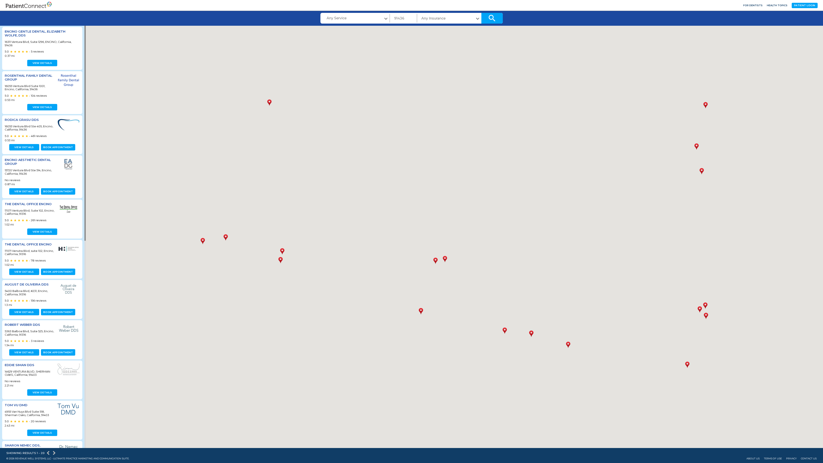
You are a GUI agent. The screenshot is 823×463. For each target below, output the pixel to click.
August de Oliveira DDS (27, 284)
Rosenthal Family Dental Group (28, 77)
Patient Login (804, 5)
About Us (753, 458)
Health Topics (777, 5)
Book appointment (58, 147)
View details (42, 63)
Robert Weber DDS (22, 325)
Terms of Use (773, 458)
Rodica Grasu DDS (22, 120)
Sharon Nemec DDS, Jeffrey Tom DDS (22, 447)
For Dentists (753, 5)
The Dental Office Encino (28, 204)
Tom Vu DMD (16, 405)
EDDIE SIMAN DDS (19, 365)
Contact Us (809, 458)
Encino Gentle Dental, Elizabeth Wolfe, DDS (35, 33)
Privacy (791, 458)
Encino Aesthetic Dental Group (28, 162)
